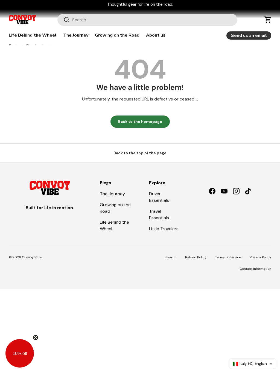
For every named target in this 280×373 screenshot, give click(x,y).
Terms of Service (228, 257)
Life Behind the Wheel (33, 35)
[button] (268, 20)
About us (155, 35)
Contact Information (255, 269)
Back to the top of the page (140, 152)
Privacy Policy (260, 257)
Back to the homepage (140, 121)
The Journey (75, 35)
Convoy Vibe (32, 257)
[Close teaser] (35, 337)
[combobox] (147, 20)
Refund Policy (195, 257)
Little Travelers (164, 229)
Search (170, 257)
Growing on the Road (117, 35)
